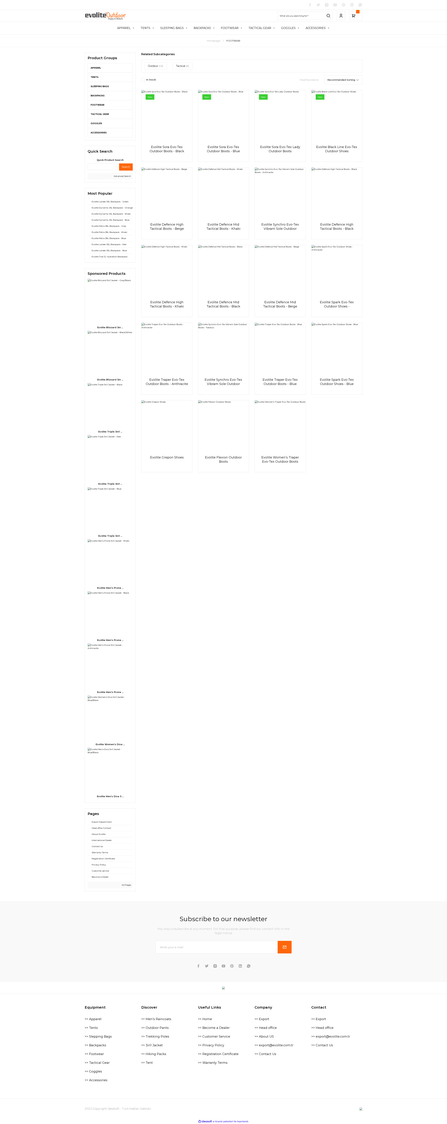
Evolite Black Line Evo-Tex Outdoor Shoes (336, 149)
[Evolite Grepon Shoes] (166, 425)
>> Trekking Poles (155, 1036)
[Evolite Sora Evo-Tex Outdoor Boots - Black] (166, 115)
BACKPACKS (97, 95)
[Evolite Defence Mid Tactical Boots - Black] (223, 270)
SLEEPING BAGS (100, 86)
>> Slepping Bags (98, 1036)
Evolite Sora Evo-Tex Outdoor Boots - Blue (223, 149)
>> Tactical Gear (97, 1063)
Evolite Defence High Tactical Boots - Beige (167, 227)
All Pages (126, 885)
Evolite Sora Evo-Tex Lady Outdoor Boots (280, 149)
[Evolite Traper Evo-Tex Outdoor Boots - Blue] (280, 348)
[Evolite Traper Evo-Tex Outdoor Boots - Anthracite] (166, 348)
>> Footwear (94, 1054)
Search (126, 166)
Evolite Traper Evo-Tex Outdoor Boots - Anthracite (167, 382)
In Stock (151, 79)
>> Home (205, 1019)
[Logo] (105, 16)
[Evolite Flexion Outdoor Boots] (223, 425)
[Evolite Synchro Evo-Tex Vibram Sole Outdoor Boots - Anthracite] (280, 193)
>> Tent (147, 1063)
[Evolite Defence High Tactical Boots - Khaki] (166, 270)
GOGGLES (96, 123)
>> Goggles (93, 1071)
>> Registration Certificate (218, 1054)
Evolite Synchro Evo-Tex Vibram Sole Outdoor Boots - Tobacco (223, 382)
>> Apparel (93, 1019)
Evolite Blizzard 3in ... (110, 327)
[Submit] (285, 947)
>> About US (264, 1036)
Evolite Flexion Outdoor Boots (223, 460)
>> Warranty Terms (213, 1063)
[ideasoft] (205, 1121)
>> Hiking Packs (153, 1054)
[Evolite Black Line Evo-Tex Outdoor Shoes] (337, 115)
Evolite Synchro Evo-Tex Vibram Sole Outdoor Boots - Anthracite (280, 227)
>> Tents (91, 1028)
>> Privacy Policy (211, 1045)
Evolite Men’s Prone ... (110, 587)
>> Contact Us (265, 1054)
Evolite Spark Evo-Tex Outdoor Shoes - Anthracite (337, 304)
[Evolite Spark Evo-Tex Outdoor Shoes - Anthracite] (337, 270)
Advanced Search (122, 176)
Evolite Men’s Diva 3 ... (110, 796)
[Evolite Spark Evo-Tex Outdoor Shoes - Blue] (337, 348)
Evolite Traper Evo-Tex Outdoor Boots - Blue (280, 382)
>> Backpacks (95, 1045)
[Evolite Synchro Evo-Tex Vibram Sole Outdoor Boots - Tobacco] (223, 348)
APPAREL (96, 68)
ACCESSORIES (99, 132)
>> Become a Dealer (214, 1028)
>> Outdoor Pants (155, 1028)
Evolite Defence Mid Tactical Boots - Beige (280, 304)
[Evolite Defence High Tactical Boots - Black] (337, 193)
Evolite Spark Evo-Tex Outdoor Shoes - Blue (337, 382)
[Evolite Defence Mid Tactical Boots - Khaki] (223, 193)
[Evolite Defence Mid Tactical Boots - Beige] (280, 270)
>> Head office (266, 1028)
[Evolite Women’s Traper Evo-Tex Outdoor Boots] (280, 425)
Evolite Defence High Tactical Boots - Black (337, 227)
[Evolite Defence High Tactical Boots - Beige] (166, 193)
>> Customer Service (214, 1036)
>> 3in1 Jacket (152, 1045)
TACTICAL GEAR (100, 114)
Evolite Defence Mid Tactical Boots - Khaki (223, 227)
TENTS (94, 77)
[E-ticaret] (223, 1121)
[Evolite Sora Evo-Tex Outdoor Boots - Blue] (223, 115)
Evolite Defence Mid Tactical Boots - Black (223, 304)
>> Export (262, 1019)
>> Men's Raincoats (156, 1019)
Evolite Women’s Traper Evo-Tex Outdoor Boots (280, 460)
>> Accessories (96, 1080)
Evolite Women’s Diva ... (110, 744)
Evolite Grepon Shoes (167, 457)
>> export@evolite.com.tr (274, 1045)
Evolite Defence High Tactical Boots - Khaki (167, 304)
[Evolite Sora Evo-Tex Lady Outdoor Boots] (280, 115)
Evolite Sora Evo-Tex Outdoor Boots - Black (167, 149)
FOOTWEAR (233, 40)
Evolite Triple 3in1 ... (110, 431)
